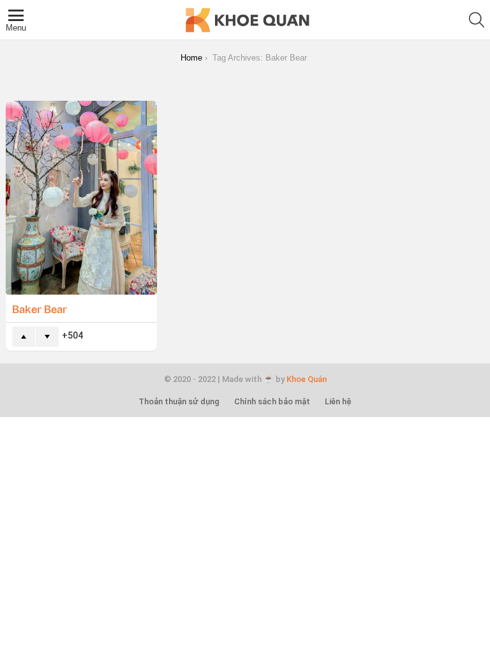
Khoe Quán (306, 379)
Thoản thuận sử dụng (178, 401)
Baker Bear (39, 308)
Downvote (47, 336)
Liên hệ (338, 401)
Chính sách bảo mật (272, 401)
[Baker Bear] (81, 198)
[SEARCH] (476, 20)
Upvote (23, 336)
